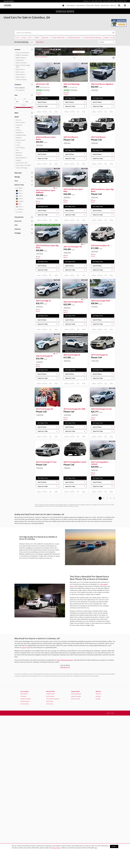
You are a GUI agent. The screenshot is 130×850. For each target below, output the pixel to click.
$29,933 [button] (96, 466)
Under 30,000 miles (59, 38)
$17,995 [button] (69, 357)
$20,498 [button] (41, 195)
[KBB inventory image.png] (118, 23)
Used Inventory (80, 5)
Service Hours (49, 704)
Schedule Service (50, 693)
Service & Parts (105, 5)
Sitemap (108, 713)
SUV (28, 647)
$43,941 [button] (41, 141)
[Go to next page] (114, 498)
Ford (31, 42)
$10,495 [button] (69, 249)
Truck (24, 38)
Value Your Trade (42, 106)
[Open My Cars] (124, 5)
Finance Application (76, 693)
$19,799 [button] (41, 358)
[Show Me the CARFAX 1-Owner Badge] (39, 202)
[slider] (15, 107)
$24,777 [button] (41, 303)
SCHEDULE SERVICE (65, 11)
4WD (37, 38)
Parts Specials (49, 701)
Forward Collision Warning (93, 38)
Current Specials (24, 704)
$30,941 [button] (96, 303)
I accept (114, 846)
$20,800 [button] (41, 250)
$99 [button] (43, 86)
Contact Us (98, 693)
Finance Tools (90, 5)
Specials (97, 5)
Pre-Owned (23, 696)
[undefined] (65, 23)
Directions (98, 696)
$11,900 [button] (96, 248)
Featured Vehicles (24, 701)
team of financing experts (65, 660)
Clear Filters (39, 42)
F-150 (17, 38)
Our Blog (98, 699)
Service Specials (50, 696)
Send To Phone (42, 102)
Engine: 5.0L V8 (109, 38)
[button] (47, 90)
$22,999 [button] (69, 304)
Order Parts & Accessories (52, 699)
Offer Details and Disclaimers (41, 57)
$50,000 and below (75, 38)
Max (25, 98)
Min (15, 98)
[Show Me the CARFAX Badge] (94, 201)
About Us (113, 5)
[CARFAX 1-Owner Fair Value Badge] (39, 94)
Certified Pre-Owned (25, 699)
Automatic (46, 38)
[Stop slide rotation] (114, 58)
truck (23, 647)
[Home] (8, 5)
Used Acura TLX (65, 667)
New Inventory (71, 5)
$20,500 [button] (69, 194)
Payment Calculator (76, 696)
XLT (31, 38)
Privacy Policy (55, 848)
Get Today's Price (43, 98)
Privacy (112, 713)
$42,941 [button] (96, 86)
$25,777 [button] (96, 411)
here (95, 848)
